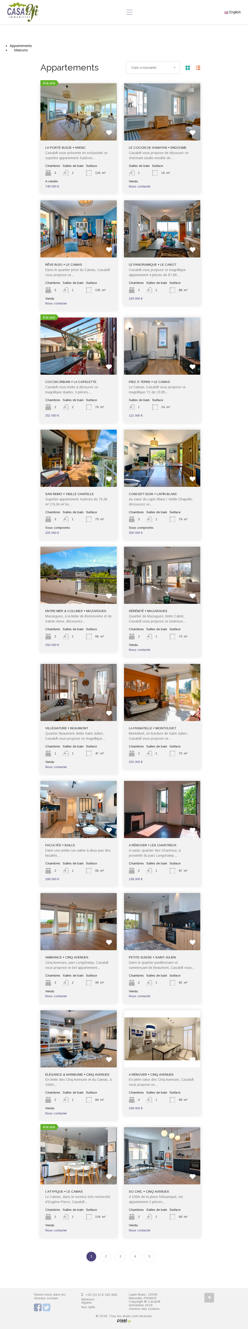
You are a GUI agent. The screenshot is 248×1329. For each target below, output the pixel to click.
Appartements (21, 46)
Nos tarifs (88, 1307)
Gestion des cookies (144, 1309)
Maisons (21, 50)
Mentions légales (87, 1301)
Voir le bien (78, 128)
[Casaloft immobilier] (23, 19)
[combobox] (152, 68)
